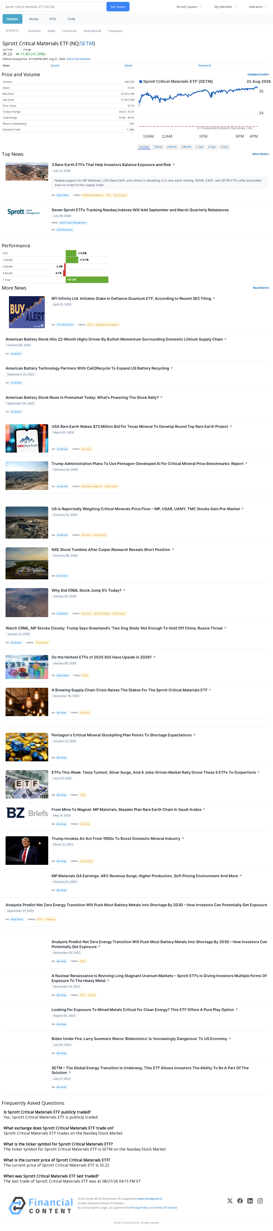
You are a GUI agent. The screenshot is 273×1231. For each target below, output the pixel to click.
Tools (71, 19)
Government (120, 195)
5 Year (224, 146)
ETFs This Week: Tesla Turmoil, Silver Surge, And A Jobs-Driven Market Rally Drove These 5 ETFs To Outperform (156, 772)
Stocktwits (16, 354)
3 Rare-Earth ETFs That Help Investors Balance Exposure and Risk (113, 164)
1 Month (172, 146)
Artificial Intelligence (93, 195)
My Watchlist (223, 7)
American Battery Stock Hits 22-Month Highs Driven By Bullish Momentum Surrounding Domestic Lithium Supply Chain (116, 339)
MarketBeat (62, 195)
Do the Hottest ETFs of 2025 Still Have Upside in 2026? (104, 657)
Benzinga (61, 712)
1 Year (199, 146)
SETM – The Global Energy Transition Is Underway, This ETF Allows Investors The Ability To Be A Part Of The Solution (150, 1070)
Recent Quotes (187, 7)
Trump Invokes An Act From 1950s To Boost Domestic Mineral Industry (118, 838)
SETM (86, 43)
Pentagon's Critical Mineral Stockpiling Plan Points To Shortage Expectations (124, 735)
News (51, 31)
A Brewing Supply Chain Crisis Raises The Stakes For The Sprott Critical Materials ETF (132, 690)
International (92, 31)
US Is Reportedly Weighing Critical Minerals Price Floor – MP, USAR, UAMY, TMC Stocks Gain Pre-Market (148, 509)
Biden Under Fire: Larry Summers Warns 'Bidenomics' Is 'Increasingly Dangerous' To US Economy (141, 1038)
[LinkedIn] (250, 1205)
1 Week (158, 146)
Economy (86, 449)
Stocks (33, 19)
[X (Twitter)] (230, 1205)
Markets (12, 19)
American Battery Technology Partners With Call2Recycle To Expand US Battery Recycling (89, 368)
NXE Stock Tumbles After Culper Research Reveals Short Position (113, 549)
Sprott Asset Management (73, 222)
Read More (260, 288)
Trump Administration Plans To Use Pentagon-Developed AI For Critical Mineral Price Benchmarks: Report (150, 463)
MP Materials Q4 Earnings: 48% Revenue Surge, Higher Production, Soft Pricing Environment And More (147, 876)
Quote (55, 65)
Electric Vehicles (102, 613)
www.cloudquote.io (150, 1198)
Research (204, 65)
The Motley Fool (65, 324)
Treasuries (115, 31)
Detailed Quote (257, 74)
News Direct (17, 919)
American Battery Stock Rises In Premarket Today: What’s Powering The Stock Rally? (84, 397)
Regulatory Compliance (107, 324)
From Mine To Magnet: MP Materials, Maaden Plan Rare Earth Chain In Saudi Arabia (128, 809)
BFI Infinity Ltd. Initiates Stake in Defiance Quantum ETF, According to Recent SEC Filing (133, 298)
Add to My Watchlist (78, 59)
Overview (34, 31)
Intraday (144, 146)
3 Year (212, 146)
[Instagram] (260, 1205)
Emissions (50, 919)
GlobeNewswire (65, 230)
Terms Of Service (166, 1207)
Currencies (69, 31)
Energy (92, 995)
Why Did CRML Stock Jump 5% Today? (89, 590)
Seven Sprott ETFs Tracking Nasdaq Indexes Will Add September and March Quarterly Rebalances (140, 210)
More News (260, 154)
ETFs (52, 19)
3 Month (186, 146)
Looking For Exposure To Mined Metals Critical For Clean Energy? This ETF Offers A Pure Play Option (145, 1009)
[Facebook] (240, 1205)
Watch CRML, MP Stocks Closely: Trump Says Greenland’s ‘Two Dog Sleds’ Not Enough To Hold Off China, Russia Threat (116, 628)
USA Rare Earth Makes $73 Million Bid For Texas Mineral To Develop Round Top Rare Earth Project (142, 426)
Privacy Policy (139, 1207)
